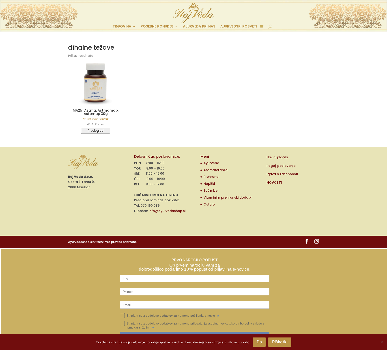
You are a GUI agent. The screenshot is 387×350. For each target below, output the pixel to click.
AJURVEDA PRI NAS (199, 27)
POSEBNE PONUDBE (157, 27)
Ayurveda (211, 163)
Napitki (209, 183)
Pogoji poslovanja (281, 165)
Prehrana (211, 176)
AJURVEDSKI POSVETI (238, 27)
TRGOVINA (122, 27)
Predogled (95, 131)
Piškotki (279, 341)
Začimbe (210, 190)
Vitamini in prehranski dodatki (228, 197)
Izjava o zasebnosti (282, 174)
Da (259, 341)
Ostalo (209, 204)
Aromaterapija (216, 170)
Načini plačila (277, 157)
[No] (381, 342)
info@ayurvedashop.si (167, 211)
